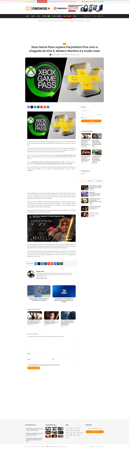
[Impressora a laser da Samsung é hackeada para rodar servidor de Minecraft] (97, 152)
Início (27, 16)
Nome (29, 353)
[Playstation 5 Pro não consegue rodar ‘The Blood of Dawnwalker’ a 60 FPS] (51, 315)
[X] (40, 278)
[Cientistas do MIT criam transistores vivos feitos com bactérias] (48, 428)
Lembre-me (84, 117)
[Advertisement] (64, 32)
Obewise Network (52, 446)
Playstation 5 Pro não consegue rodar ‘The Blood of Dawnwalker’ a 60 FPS (51, 322)
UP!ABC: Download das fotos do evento (95, 207)
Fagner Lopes (54, 54)
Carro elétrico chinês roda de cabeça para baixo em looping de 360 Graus (96, 142)
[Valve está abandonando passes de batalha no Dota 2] (84, 194)
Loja (68, 16)
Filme (78, 428)
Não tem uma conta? (91, 123)
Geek (38, 16)
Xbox (47, 20)
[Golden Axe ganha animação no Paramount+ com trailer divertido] (86, 152)
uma (67, 437)
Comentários (99, 180)
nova (67, 432)
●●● (74, 16)
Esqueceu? (99, 114)
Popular (83, 180)
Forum (46, 16)
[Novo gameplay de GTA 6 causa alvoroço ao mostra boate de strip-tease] (34, 315)
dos (74, 428)
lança (71, 430)
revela (70, 434)
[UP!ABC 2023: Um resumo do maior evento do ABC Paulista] (84, 187)
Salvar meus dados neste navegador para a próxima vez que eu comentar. (44, 364)
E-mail (29, 359)
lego (75, 430)
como (71, 428)
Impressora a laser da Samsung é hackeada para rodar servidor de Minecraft (96, 159)
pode (82, 432)
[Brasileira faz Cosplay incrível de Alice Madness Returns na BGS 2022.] (84, 200)
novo (71, 432)
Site (53, 359)
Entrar (91, 121)
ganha (67, 430)
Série (79, 434)
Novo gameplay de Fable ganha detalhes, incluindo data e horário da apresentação (67, 322)
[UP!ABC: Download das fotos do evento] (84, 208)
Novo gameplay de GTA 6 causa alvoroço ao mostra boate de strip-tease (34, 322)
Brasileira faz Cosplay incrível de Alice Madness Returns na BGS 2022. (95, 201)
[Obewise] (37, 8)
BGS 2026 (56, 16)
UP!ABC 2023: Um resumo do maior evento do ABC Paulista (95, 187)
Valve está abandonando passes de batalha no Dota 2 (94, 194)
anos (67, 428)
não (74, 432)
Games (32, 16)
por (66, 434)
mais (79, 430)
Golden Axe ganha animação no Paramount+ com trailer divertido (61, 1)
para (78, 432)
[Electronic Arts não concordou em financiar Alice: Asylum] (84, 214)
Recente (90, 180)
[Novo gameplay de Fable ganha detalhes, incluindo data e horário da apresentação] (68, 315)
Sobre (75, 434)
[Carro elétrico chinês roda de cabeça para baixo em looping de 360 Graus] (97, 136)
